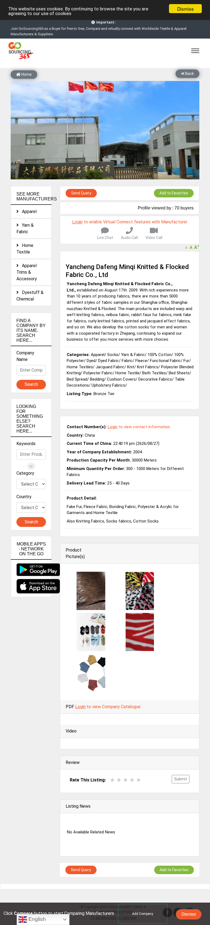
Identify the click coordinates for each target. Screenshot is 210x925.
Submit (180, 779)
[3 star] (125, 780)
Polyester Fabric (98, 372)
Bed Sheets (179, 372)
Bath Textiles (154, 372)
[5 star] (138, 780)
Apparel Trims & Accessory (26, 272)
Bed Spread (77, 379)
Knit (130, 366)
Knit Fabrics (147, 366)
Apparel (28, 211)
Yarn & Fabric (25, 228)
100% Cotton (159, 354)
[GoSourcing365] (20, 50)
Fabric (127, 360)
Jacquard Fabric (110, 366)
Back (189, 73)
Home (26, 74)
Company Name (25, 356)
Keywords (26, 443)
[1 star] (112, 780)
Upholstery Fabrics (108, 385)
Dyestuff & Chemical (29, 296)
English (36, 919)
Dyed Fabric (108, 360)
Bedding (97, 379)
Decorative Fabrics (155, 379)
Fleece (141, 360)
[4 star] (132, 780)
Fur (186, 360)
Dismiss (185, 8)
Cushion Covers (121, 379)
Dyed (91, 360)
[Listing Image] (91, 590)
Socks (112, 354)
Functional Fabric (165, 360)
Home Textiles (80, 366)
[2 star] (119, 780)
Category (25, 473)
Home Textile (24, 249)
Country (23, 496)
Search (31, 384)
